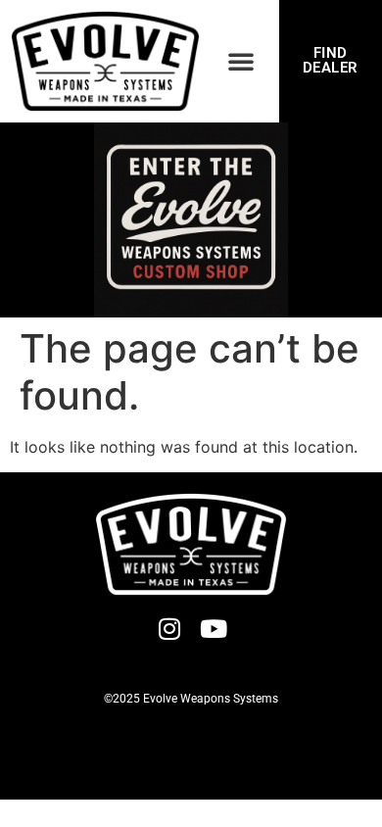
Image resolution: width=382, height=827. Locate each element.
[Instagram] (169, 628)
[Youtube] (213, 628)
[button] (241, 60)
